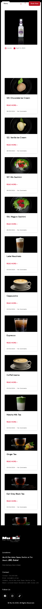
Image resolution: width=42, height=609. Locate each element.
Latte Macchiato (14, 257)
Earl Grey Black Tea (15, 494)
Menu (6, 3)
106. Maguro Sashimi (16, 217)
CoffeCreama (13, 375)
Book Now (34, 3)
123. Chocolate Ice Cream (18, 98)
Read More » (12, 105)
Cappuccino (12, 296)
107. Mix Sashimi (14, 177)
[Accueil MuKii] (21, 4)
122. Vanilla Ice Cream (16, 138)
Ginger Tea (11, 455)
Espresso (11, 336)
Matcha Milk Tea (14, 415)
